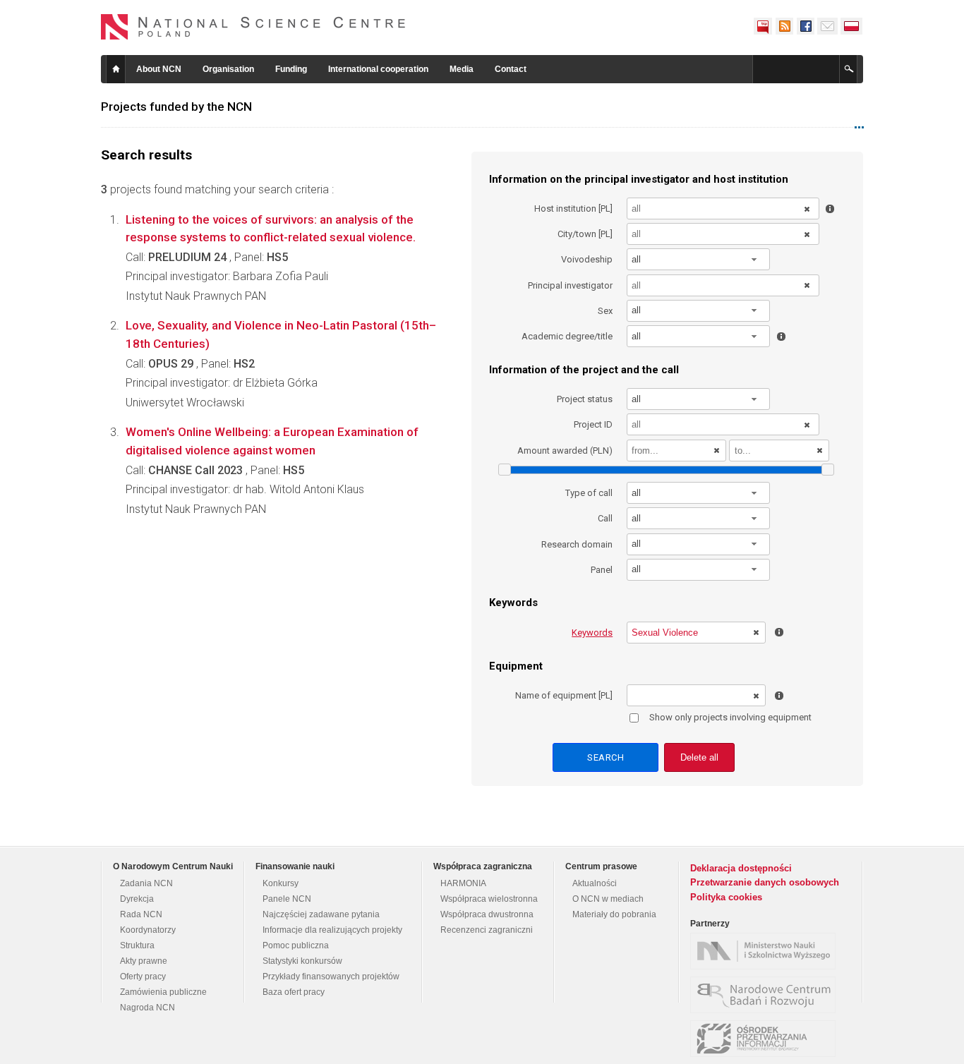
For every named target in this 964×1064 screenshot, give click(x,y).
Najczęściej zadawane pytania (321, 914)
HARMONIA (463, 883)
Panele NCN (287, 899)
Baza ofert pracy (294, 992)
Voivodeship (587, 259)
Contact (510, 69)
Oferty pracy (143, 976)
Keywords (592, 632)
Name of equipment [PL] (564, 695)
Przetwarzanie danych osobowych (764, 882)
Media (462, 69)
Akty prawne (143, 961)
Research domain (577, 544)
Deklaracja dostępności (741, 868)
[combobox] (699, 259)
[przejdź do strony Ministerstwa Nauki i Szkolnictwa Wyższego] (766, 951)
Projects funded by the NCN (176, 106)
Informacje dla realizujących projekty (332, 930)
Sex (605, 311)
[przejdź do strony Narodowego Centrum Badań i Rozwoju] (766, 995)
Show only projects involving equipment (730, 717)
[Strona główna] (253, 27)
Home (116, 69)
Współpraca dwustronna (487, 914)
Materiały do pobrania (614, 914)
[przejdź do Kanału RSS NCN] (784, 26)
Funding (291, 69)
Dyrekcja (137, 899)
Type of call (589, 493)
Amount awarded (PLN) (565, 450)
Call (605, 518)
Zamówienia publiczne (163, 992)
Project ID (593, 424)
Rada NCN (141, 914)
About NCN (158, 69)
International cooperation (378, 69)
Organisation (228, 69)
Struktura (137, 945)
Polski (852, 26)
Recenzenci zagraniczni (486, 930)
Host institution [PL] (573, 208)
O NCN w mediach (608, 899)
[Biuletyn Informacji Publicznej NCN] (763, 26)
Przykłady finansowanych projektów (331, 976)
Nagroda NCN (147, 1007)
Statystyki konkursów (302, 961)
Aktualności (594, 883)
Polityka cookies (726, 897)
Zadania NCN (146, 883)
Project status (585, 399)
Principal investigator (570, 285)
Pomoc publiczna (296, 945)
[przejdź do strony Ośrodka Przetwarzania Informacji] (766, 1038)
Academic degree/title (567, 336)
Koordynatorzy (148, 930)
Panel (602, 569)
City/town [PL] (585, 234)
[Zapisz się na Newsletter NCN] (827, 26)
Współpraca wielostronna (489, 899)
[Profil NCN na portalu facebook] (805, 26)
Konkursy (281, 883)
